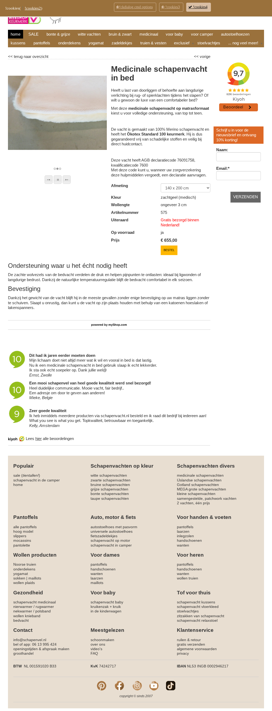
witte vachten (89, 34)
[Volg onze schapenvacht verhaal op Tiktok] (170, 685)
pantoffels (41, 43)
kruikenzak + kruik (106, 606)
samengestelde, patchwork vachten (206, 498)
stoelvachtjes (208, 43)
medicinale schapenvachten (200, 475)
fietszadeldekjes (104, 536)
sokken (19, 578)
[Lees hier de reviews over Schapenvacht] (17, 438)
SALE (33, 34)
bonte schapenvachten (110, 494)
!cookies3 (172, 7)
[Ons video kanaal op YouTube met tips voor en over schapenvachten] (154, 685)
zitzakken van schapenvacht (200, 616)
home (15, 34)
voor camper (202, 34)
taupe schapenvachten (110, 498)
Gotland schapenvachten (198, 485)
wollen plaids (24, 583)
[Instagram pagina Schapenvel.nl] (137, 685)
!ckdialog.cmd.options (136, 7)
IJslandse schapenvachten (199, 480)
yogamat (96, 43)
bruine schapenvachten (110, 485)
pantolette (21, 545)
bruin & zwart (120, 34)
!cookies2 (33, 8)
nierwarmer (22, 606)
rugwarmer (45, 606)
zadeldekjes (122, 43)
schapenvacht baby (107, 602)
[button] (49, 179)
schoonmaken (102, 640)
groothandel (23, 653)
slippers (19, 536)
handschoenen (189, 540)
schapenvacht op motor (110, 540)
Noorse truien (24, 564)
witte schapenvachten (109, 475)
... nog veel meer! (243, 43)
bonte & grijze (58, 34)
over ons (98, 644)
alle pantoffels (25, 527)
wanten (183, 545)
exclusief (181, 43)
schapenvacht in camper (111, 545)
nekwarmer (22, 611)
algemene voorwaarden (197, 649)
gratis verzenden (191, 644)
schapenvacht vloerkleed (198, 606)
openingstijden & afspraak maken (41, 649)
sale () (26, 475)
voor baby (174, 34)
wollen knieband (26, 616)
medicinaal (148, 34)
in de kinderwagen (106, 611)
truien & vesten (153, 43)
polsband (43, 611)
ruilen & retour (189, 640)
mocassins (22, 540)
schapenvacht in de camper (36, 480)
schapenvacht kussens (196, 602)
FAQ (94, 653)
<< (197, 56)
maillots (34, 578)
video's (96, 649)
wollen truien (187, 578)
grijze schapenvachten (109, 489)
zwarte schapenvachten (110, 480)
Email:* (223, 168)
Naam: (222, 149)
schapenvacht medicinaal (34, 602)
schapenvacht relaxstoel (197, 620)
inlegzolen (185, 536)
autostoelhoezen (235, 34)
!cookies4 (199, 7)
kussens (18, 43)
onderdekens (69, 43)
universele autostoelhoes (112, 531)
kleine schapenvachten (196, 494)
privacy (183, 653)
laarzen (183, 531)
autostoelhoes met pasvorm (114, 527)
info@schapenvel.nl (29, 640)
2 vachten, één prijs (193, 503)
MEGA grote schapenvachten (201, 489)
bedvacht (21, 620)
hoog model (23, 531)
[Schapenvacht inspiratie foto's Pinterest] (101, 685)
